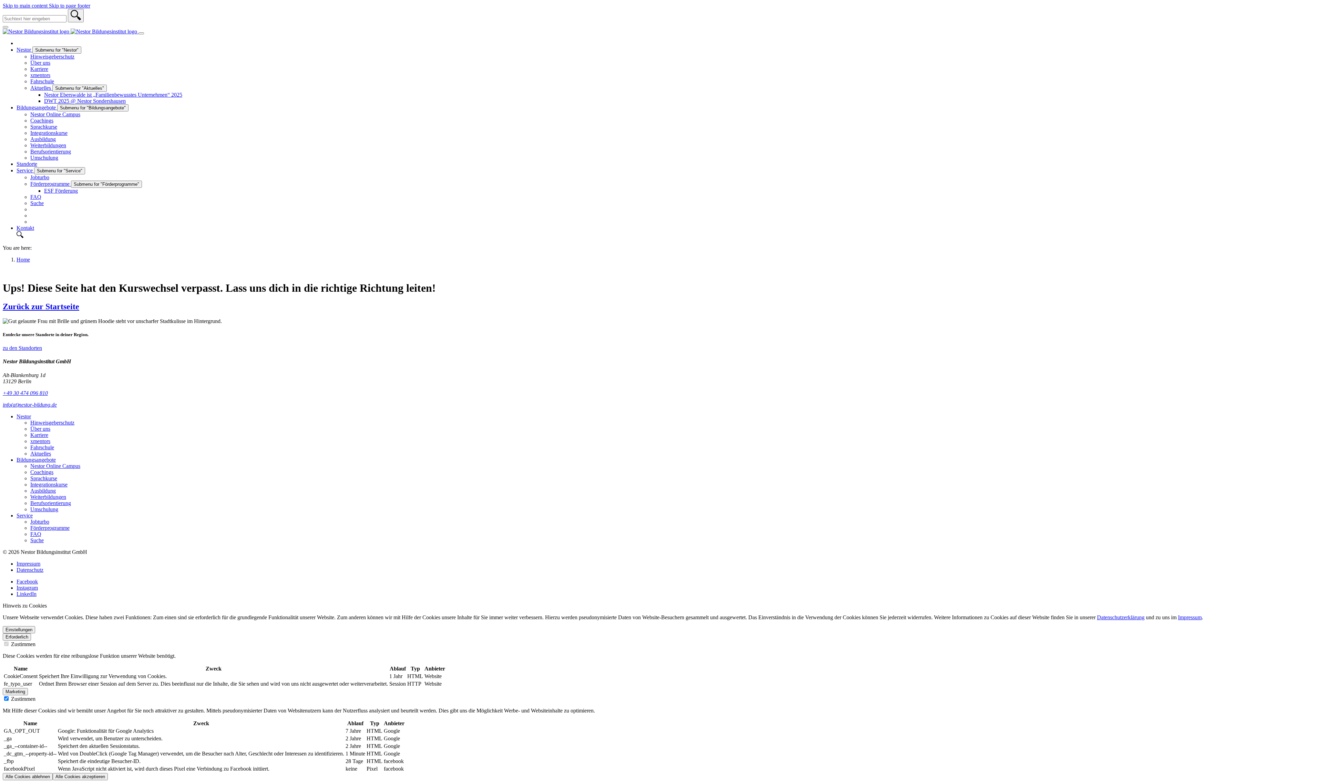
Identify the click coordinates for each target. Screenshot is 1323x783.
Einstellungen (19, 629)
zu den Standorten (22, 348)
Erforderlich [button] (17, 637)
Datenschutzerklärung (1121, 617)
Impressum (1190, 617)
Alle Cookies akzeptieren (80, 776)
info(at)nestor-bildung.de (30, 405)
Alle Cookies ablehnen (28, 776)
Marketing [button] (15, 691)
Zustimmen (22, 644)
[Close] (5, 27)
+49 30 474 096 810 (25, 393)
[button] (668, 235)
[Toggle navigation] (141, 33)
